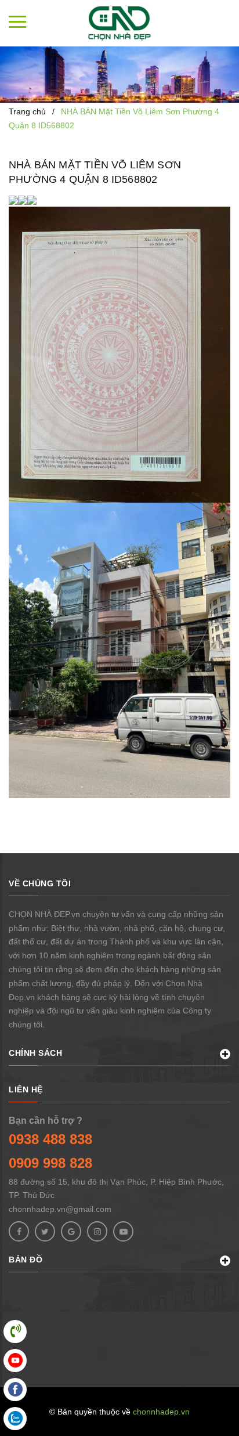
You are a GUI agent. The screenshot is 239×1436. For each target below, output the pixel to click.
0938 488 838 (50, 1139)
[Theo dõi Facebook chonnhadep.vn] (19, 1231)
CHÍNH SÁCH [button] (35, 1053)
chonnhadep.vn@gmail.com (60, 1209)
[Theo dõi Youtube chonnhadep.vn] (123, 1231)
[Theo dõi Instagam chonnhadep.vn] (97, 1231)
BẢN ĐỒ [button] (25, 1259)
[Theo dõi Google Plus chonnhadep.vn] (71, 1231)
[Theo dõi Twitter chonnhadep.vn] (45, 1231)
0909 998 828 (50, 1163)
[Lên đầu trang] (198, 1409)
